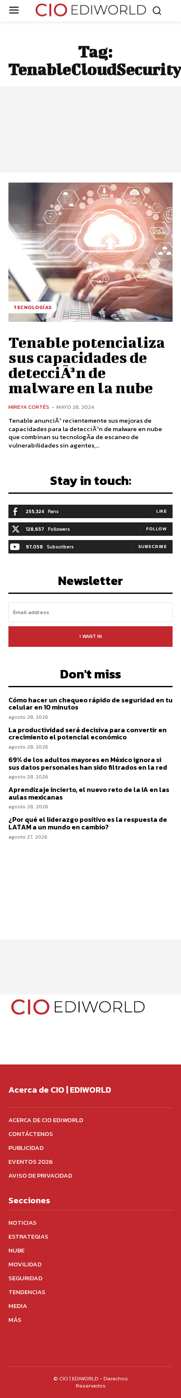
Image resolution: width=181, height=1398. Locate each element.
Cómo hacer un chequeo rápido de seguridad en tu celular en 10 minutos (90, 703)
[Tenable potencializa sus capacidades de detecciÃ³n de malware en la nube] (90, 252)
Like (161, 511)
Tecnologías (32, 307)
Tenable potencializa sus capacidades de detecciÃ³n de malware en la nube (86, 364)
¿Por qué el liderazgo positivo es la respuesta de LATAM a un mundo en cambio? (87, 823)
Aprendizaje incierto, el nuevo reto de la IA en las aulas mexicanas (88, 793)
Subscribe (152, 546)
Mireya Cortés (28, 407)
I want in (91, 636)
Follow (156, 528)
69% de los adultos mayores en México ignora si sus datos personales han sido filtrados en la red (87, 763)
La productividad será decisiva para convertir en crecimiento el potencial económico (87, 733)
